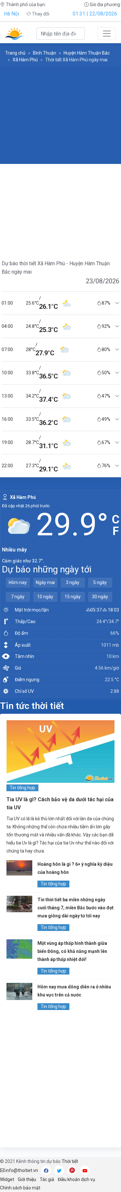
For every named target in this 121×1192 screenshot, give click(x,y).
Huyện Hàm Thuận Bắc (87, 53)
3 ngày (72, 582)
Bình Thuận (44, 53)
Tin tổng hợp (22, 787)
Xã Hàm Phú (25, 59)
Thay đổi (40, 13)
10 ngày (45, 596)
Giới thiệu (27, 1179)
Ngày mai (45, 582)
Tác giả (47, 1179)
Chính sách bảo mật (20, 1187)
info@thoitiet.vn (21, 1170)
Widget (7, 1179)
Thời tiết (70, 1161)
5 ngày (100, 582)
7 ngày (18, 596)
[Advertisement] (60, 115)
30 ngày (100, 596)
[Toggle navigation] (107, 33)
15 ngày (73, 596)
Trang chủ (15, 53)
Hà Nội (11, 14)
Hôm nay (18, 582)
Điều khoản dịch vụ (76, 1179)
